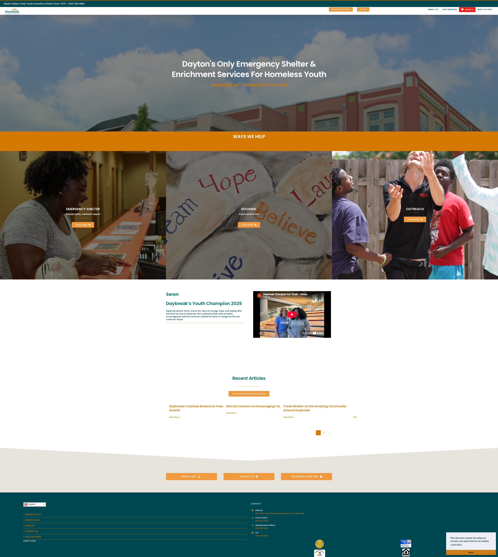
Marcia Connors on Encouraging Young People (261, 406)
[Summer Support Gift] (249, 73)
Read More (174, 417)
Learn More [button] (456, 545)
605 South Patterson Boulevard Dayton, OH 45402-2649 (280, 513)
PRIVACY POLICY (33, 514)
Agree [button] (471, 552)
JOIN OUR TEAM (33, 536)
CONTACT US (31, 531)
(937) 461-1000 (261, 521)
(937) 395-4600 (76, 3)
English (31, 504)
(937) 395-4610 (261, 535)
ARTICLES (29, 525)
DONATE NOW (32, 520)
